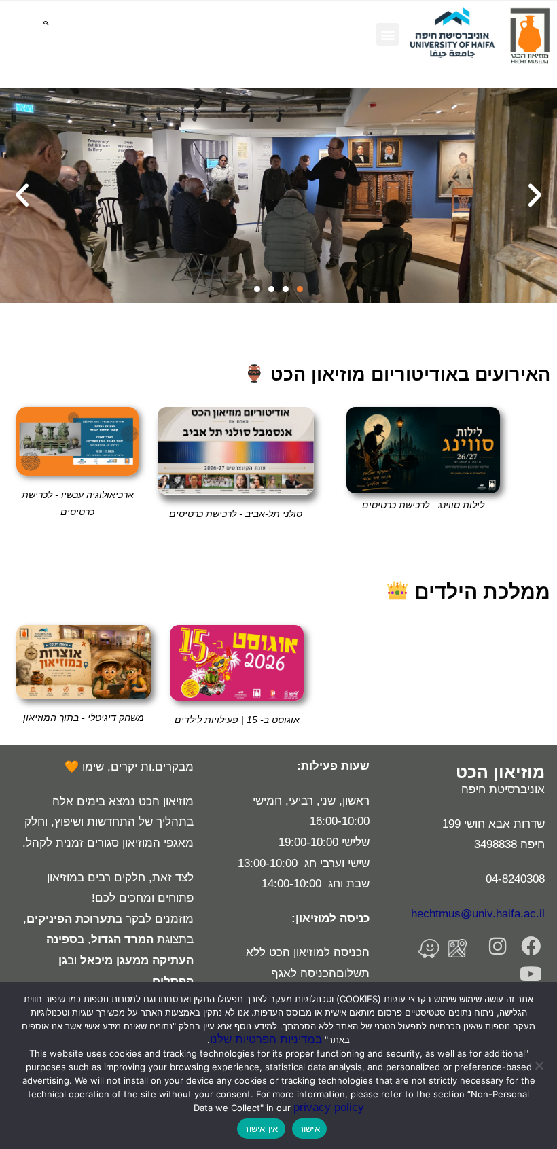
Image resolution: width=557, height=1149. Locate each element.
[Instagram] (497, 946)
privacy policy (328, 1107)
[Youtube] (531, 974)
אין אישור (261, 1128)
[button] (387, 34)
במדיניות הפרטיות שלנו (266, 1039)
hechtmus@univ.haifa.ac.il (478, 913)
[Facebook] (531, 946)
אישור (309, 1128)
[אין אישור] (540, 1065)
